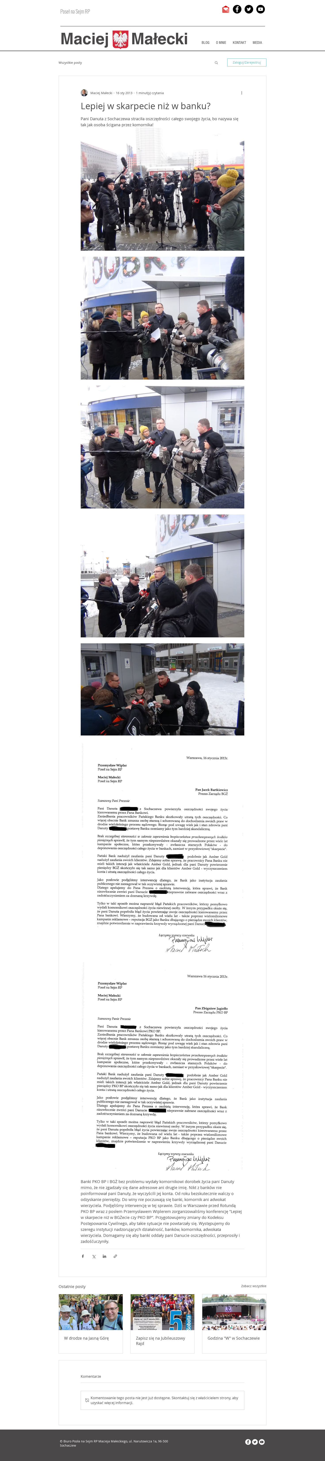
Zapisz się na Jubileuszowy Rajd (160, 1340)
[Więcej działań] (241, 92)
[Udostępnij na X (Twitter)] (94, 1256)
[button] (216, 62)
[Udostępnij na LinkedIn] (104, 1256)
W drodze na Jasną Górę (86, 1338)
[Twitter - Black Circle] (249, 9)
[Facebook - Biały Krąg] (248, 1442)
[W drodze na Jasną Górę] (91, 1312)
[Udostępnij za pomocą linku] (115, 1256)
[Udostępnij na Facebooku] (83, 1256)
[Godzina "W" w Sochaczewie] (234, 1312)
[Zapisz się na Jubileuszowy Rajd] (163, 1312)
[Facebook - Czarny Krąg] (237, 9)
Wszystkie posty (70, 62)
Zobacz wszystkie (253, 1286)
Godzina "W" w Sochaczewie (234, 1338)
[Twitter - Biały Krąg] (255, 1442)
